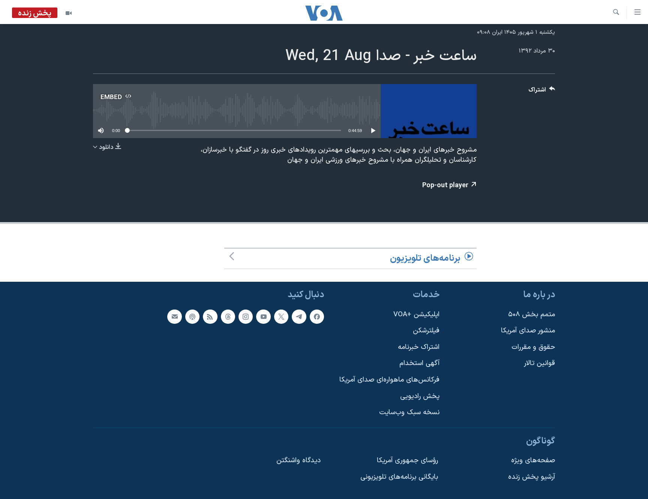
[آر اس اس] (210, 317)
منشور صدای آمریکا (528, 331)
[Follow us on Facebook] (317, 317)
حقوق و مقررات (533, 347)
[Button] (541, 91)
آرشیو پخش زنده (531, 477)
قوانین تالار (539, 364)
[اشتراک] (174, 317)
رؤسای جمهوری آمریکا (407, 461)
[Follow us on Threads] (228, 317)
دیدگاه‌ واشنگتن (298, 461)
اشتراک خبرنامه (419, 347)
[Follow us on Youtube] (263, 317)
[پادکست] (192, 317)
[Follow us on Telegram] (299, 317)
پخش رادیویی (420, 396)
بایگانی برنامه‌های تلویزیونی (399, 477)
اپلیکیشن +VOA (416, 315)
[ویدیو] (68, 13)
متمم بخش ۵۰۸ (531, 315)
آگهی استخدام (419, 364)
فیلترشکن (426, 331)
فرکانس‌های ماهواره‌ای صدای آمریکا (389, 380)
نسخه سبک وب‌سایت (409, 413)
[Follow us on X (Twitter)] (281, 317)
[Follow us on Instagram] (245, 317)
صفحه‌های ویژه (533, 461)
